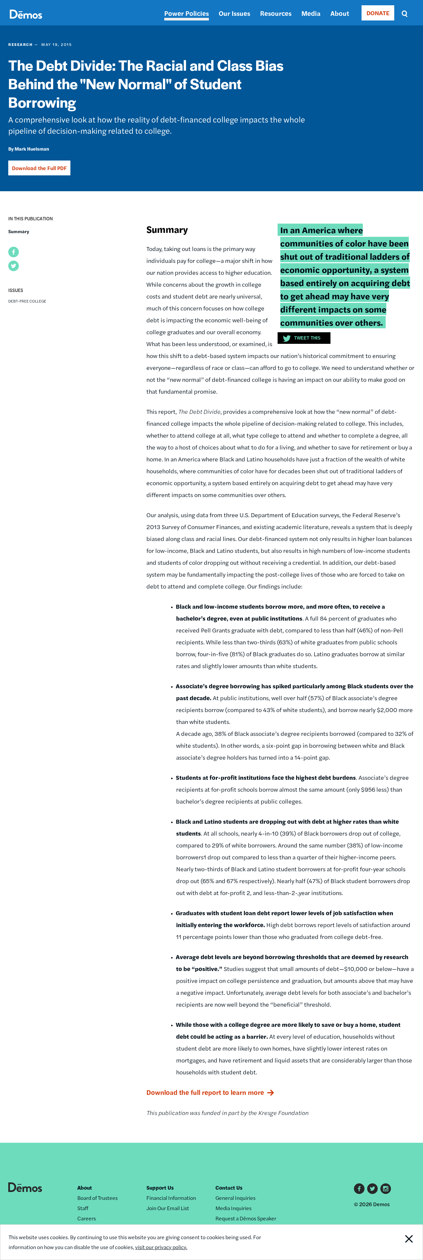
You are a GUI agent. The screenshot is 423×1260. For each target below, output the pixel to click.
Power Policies (186, 13)
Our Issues (234, 13)
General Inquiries (235, 1198)
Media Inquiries (233, 1208)
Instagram (385, 1188)
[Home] (26, 21)
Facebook (359, 1188)
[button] (13, 252)
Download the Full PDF (39, 168)
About (339, 13)
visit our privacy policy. (161, 1247)
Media (311, 13)
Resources (275, 13)
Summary (18, 231)
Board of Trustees (97, 1198)
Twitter (372, 1188)
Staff (82, 1208)
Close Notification (401, 1242)
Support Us (160, 1187)
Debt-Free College (27, 301)
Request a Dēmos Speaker (245, 1218)
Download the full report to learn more (205, 1092)
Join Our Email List (167, 1208)
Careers (86, 1218)
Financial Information (171, 1198)
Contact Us (229, 1187)
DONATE (377, 13)
